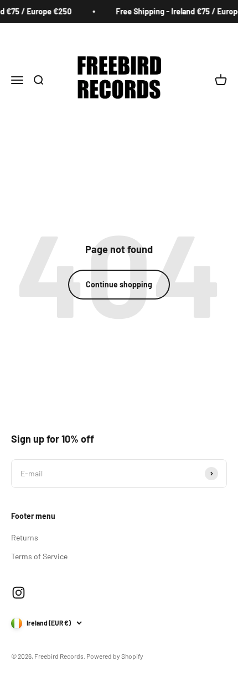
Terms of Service (39, 556)
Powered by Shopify (114, 656)
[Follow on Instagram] (18, 592)
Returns (24, 537)
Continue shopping (119, 284)
